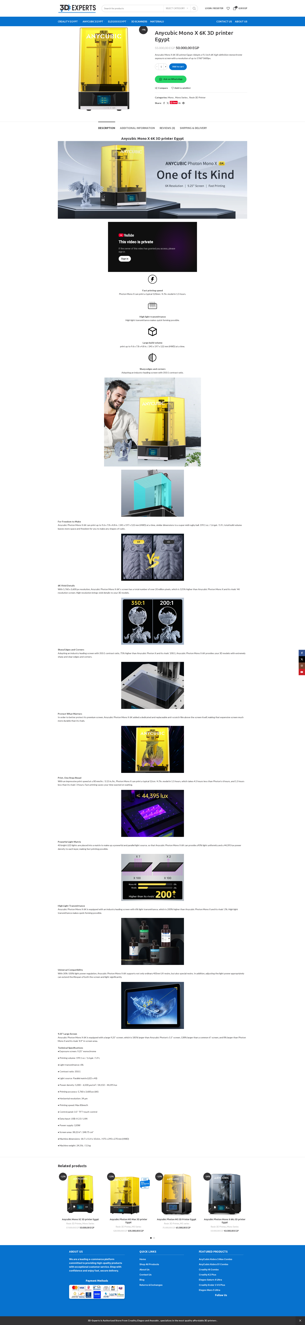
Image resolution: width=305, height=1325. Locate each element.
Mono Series (181, 97)
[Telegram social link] (183, 103)
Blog (141, 1279)
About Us (144, 1269)
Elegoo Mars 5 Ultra (209, 1290)
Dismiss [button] (300, 1320)
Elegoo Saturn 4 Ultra (210, 1279)
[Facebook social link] (164, 103)
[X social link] (168, 103)
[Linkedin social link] (179, 103)
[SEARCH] (194, 8)
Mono (171, 97)
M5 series (184, 1223)
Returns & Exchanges (151, 1285)
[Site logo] (77, 8)
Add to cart (178, 66)
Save (175, 102)
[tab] (106, 126)
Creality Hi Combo (209, 1269)
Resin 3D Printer (197, 97)
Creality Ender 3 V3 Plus (212, 1285)
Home (142, 1259)
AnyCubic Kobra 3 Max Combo (215, 1259)
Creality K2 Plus (207, 1274)
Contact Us (145, 1274)
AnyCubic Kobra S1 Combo (213, 1264)
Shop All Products (149, 1264)
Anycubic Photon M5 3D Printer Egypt (176, 1219)
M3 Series (136, 1226)
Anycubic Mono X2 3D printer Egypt (80, 1219)
